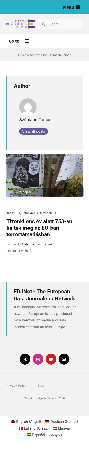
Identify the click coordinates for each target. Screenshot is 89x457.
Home (22, 55)
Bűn (17, 213)
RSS (41, 385)
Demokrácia (30, 213)
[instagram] (38, 359)
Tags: (10, 213)
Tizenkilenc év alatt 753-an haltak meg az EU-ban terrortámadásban (39, 227)
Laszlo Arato (20, 244)
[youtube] (51, 359)
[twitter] (25, 359)
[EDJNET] (20, 20)
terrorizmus (48, 213)
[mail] (64, 359)
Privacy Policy (16, 385)
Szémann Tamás (35, 119)
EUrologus (22, 192)
